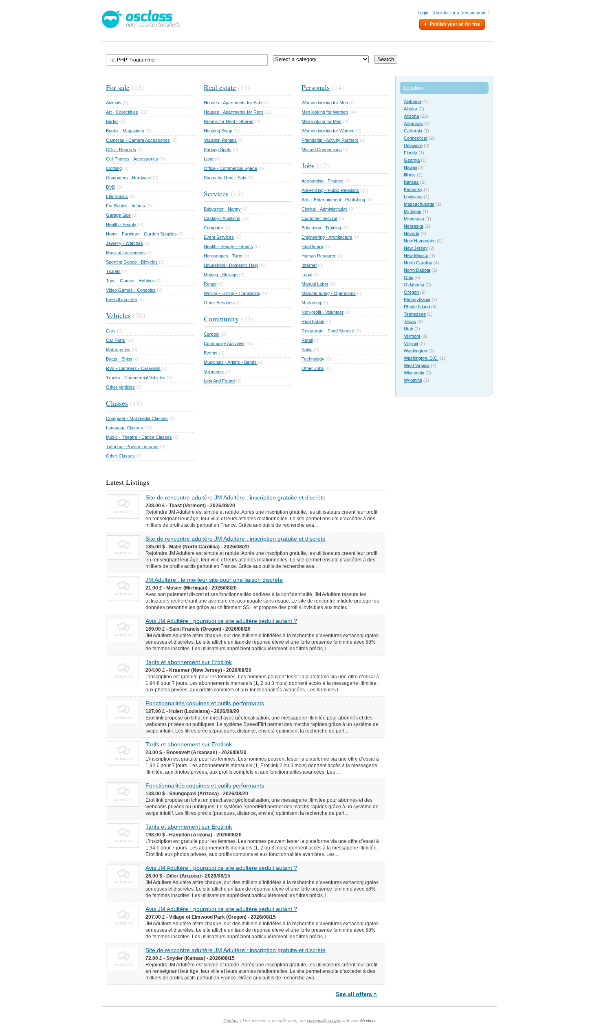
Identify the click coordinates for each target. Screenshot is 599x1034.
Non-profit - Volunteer (323, 312)
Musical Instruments (126, 252)
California (413, 130)
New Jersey (416, 248)
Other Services (219, 302)
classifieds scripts (324, 1020)
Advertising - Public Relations (330, 190)
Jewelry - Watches (124, 243)
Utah (408, 328)
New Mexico (416, 255)
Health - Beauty (121, 224)
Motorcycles (118, 349)
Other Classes (120, 455)
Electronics (117, 196)
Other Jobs (313, 368)
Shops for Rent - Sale (225, 177)
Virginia (411, 343)
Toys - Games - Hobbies (130, 280)
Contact (230, 1020)
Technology (313, 358)
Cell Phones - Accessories (132, 158)
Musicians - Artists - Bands (230, 362)
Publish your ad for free (455, 24)
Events (211, 352)
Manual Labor (315, 284)
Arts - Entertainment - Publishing (333, 199)
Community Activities (224, 343)
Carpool (211, 334)
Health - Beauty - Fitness (228, 246)
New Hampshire (420, 240)
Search (385, 59)
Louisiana (413, 196)
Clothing (114, 168)
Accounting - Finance (323, 180)
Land (209, 158)
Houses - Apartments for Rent (233, 112)
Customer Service (319, 218)
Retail (307, 340)
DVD (110, 187)
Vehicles (118, 315)
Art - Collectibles (122, 112)
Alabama (412, 101)
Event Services (219, 237)
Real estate (220, 87)
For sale (118, 87)
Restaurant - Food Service (328, 330)
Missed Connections (322, 149)
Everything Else (121, 299)
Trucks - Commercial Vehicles (135, 377)
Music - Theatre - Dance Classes (139, 437)
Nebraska (413, 226)
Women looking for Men (325, 102)
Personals (316, 87)
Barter (112, 121)
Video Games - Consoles (131, 290)
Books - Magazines (125, 130)
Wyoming (413, 380)
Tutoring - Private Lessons (132, 446)
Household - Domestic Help (231, 265)
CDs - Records (121, 149)
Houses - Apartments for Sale (233, 102)
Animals (113, 102)
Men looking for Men (321, 121)
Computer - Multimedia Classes (137, 418)
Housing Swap (218, 130)
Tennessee (415, 314)
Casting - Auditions (222, 218)
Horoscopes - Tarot (223, 255)
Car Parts (115, 340)
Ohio (408, 277)
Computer (213, 227)
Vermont (412, 336)
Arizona (411, 116)
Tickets (113, 271)
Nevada (411, 233)
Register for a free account (458, 12)
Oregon (411, 292)
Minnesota (414, 218)
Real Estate (313, 321)
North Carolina (418, 262)
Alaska (410, 108)
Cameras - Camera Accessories (138, 140)
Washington (415, 350)
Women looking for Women (328, 130)
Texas (410, 321)
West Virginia (416, 365)
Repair (210, 284)
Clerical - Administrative (325, 209)
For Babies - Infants (125, 205)
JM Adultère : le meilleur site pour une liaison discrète (214, 579)
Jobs (308, 165)
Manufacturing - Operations (329, 293)
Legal (307, 274)
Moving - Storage (221, 274)
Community (221, 318)
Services (216, 193)
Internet (309, 265)
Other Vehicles (120, 387)
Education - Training (321, 227)
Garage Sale (118, 215)
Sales (307, 349)
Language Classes (124, 427)
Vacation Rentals (220, 140)
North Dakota (417, 270)
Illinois (410, 174)
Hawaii (410, 167)
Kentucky (413, 189)
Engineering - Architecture (327, 237)
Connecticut (415, 138)
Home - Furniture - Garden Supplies (141, 233)
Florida (410, 152)
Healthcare (312, 246)
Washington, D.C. (421, 358)
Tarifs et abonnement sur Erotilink (188, 662)
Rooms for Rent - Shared (228, 121)
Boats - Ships (119, 358)
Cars (111, 330)
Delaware (413, 145)
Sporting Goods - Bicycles (132, 262)
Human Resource (319, 255)
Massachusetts (419, 204)
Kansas (411, 182)
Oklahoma (414, 284)
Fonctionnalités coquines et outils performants (204, 703)
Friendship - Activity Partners (330, 140)
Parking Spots (217, 149)
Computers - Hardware (129, 177)
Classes (117, 403)
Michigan (412, 211)
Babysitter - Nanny (222, 209)
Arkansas (413, 123)
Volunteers (214, 371)
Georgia (412, 160)
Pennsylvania (417, 299)
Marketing (311, 302)
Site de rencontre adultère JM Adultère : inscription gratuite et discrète (235, 497)
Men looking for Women (325, 112)
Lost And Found (219, 380)
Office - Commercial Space (230, 168)
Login (423, 12)
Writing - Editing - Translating (232, 293)
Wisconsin (414, 372)
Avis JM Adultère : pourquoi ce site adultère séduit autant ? (221, 621)
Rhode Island (417, 306)
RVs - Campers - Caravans (133, 368)
